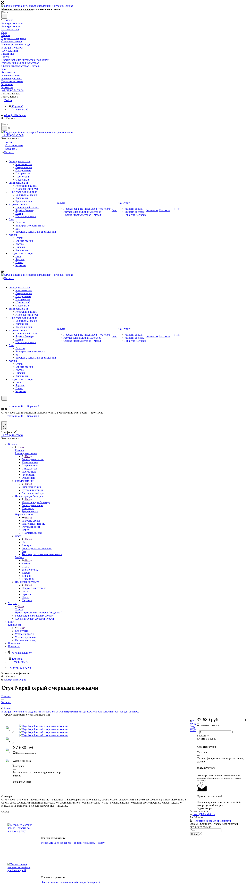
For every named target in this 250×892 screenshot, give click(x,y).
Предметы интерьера (34, 588)
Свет (24, 542)
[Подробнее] (245, 719)
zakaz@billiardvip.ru (15, 115)
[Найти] (4, 16)
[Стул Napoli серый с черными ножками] (101, 726)
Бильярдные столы (33, 459)
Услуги (19, 609)
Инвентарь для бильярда (36, 502)
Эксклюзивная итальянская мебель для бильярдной (71, 882)
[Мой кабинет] (2, 402)
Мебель (26, 563)
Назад (21, 447)
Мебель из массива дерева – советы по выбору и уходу (73, 842)
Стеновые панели (100, 711)
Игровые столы (31, 520)
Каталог (19, 450)
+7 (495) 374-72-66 (12, 90)
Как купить (21, 630)
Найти (194, 834)
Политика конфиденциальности (212, 820)
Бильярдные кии (31, 486)
